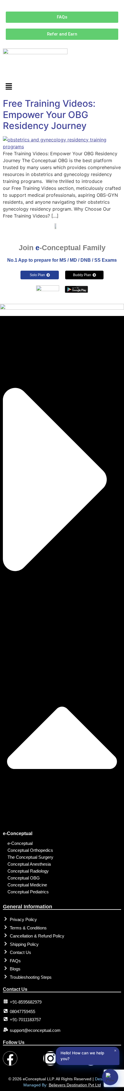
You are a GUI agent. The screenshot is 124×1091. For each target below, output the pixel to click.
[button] (62, 87)
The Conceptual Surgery (30, 857)
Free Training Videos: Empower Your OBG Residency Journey (49, 114)
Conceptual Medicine (27, 884)
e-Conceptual (17, 833)
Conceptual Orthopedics (30, 850)
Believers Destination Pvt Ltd (75, 1085)
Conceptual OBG (23, 877)
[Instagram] (50, 1058)
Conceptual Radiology (28, 871)
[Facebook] (10, 1058)
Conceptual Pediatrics (28, 891)
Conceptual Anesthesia (29, 864)
